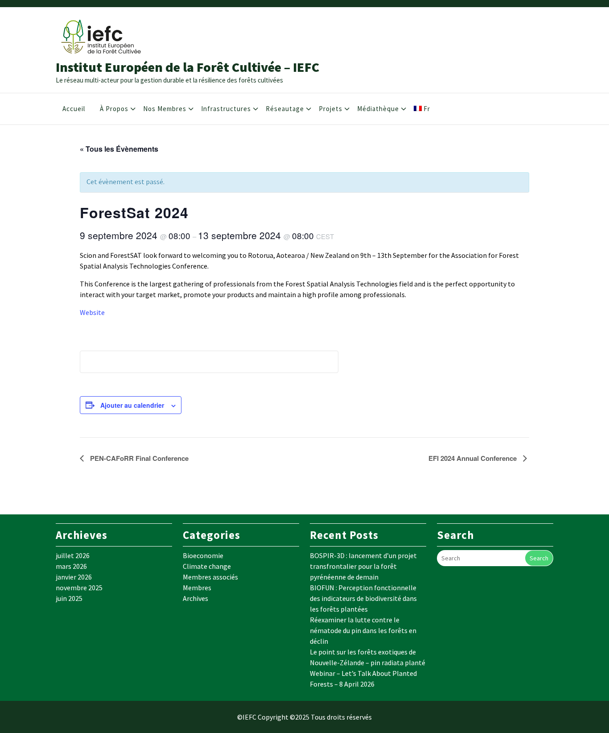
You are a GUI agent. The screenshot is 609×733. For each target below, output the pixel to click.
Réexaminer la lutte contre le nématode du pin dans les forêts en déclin (363, 630)
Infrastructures (226, 108)
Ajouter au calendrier (132, 405)
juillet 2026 (73, 555)
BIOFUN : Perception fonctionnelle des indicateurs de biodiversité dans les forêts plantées (363, 598)
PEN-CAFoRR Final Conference (138, 458)
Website (92, 312)
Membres (197, 587)
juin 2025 (69, 598)
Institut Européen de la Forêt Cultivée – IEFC (187, 66)
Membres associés (210, 576)
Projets (330, 108)
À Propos (114, 108)
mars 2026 (71, 566)
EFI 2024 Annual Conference (473, 458)
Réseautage (285, 108)
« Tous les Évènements (119, 149)
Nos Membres (164, 108)
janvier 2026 (74, 576)
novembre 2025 (79, 587)
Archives (195, 598)
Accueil (73, 108)
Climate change (207, 566)
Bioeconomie (203, 555)
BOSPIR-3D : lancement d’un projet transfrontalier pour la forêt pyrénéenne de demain (363, 566)
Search (539, 558)
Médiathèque (378, 108)
